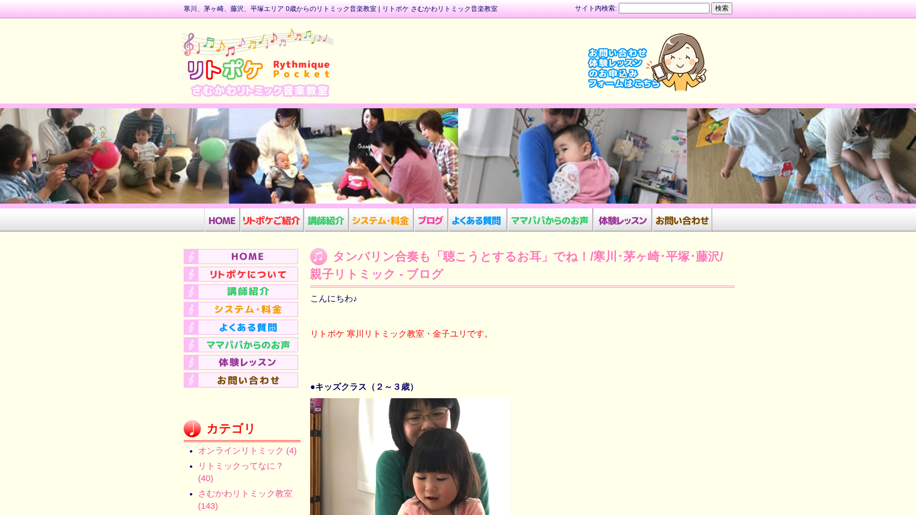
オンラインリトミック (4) (247, 450)
